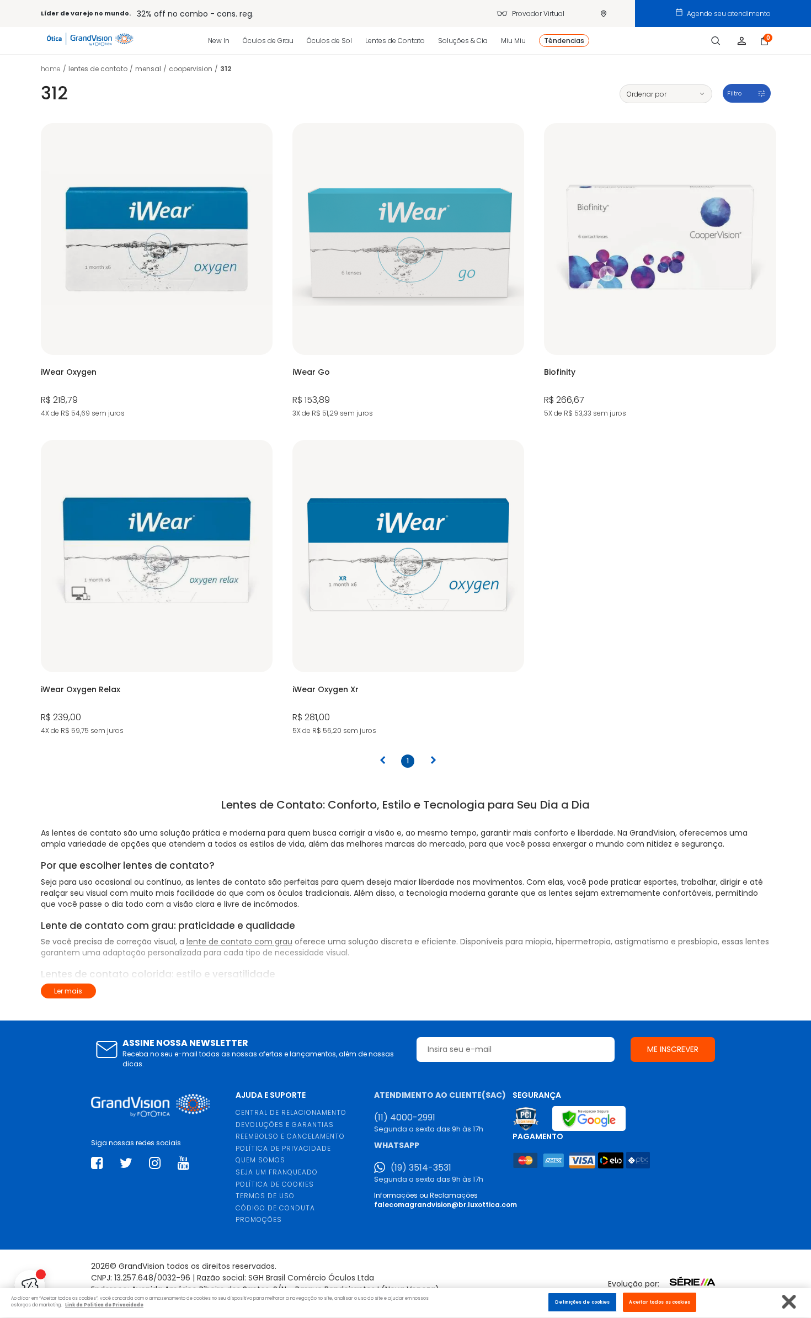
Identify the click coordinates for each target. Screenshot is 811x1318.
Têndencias (564, 40)
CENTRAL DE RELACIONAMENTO (291, 1112)
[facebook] (97, 1163)
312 (226, 68)
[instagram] (155, 1163)
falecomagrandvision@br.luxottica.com (445, 1204)
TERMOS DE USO (265, 1195)
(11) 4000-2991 (404, 1118)
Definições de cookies (582, 1302)
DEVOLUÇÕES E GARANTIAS (285, 1124)
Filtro (734, 93)
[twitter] (126, 1163)
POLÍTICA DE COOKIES (275, 1184)
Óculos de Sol (329, 40)
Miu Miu (513, 40)
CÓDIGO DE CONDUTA (275, 1208)
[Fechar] (789, 1302)
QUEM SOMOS (260, 1160)
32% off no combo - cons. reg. (195, 13)
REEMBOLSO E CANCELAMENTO (290, 1136)
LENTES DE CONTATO (97, 68)
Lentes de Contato (395, 40)
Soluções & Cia (463, 40)
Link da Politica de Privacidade (104, 1305)
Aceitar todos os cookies (659, 1302)
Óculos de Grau (268, 40)
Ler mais (68, 991)
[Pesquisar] (716, 41)
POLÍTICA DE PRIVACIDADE (283, 1148)
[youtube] (183, 1163)
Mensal (148, 68)
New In (219, 40)
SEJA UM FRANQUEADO (277, 1172)
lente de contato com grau (239, 941)
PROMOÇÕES (259, 1219)
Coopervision (190, 68)
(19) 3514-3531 (421, 1168)
